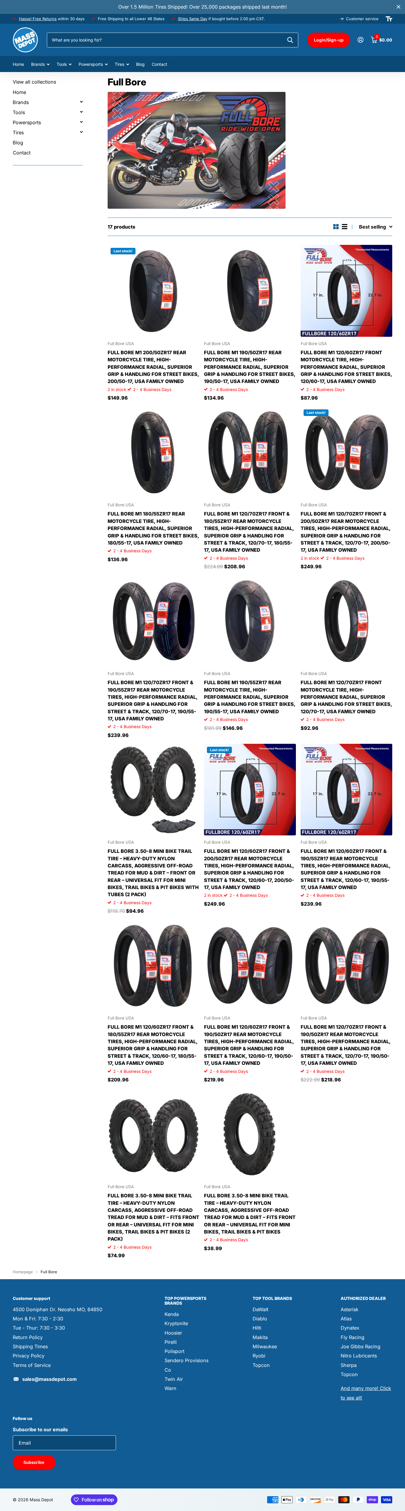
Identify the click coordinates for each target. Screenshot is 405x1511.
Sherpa (349, 1365)
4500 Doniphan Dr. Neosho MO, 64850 (57, 1309)
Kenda (172, 1314)
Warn (170, 1388)
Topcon (261, 1365)
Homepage (23, 1271)
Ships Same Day (192, 18)
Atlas (346, 1319)
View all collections (34, 82)
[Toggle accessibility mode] (389, 19)
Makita (260, 1337)
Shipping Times (30, 1346)
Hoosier (173, 1333)
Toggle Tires (81, 132)
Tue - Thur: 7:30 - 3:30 (39, 1328)
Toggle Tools (81, 112)
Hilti (257, 1328)
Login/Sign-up (329, 39)
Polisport (174, 1351)
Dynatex (350, 1328)
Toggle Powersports (81, 122)
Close (398, 7)
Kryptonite (176, 1323)
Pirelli (171, 1342)
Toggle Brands (81, 102)
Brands (38, 64)
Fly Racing (352, 1337)
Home (18, 64)
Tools (62, 64)
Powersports (91, 64)
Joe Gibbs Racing (360, 1346)
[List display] (344, 226)
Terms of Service (32, 1365)
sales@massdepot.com (49, 1379)
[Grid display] (336, 226)
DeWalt (260, 1309)
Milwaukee (265, 1346)
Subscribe (34, 1462)
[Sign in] (360, 40)
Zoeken (290, 40)
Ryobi (259, 1356)
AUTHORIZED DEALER (363, 1298)
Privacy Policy (28, 1356)
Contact (159, 64)
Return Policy (28, 1337)
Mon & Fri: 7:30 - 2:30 (38, 1319)
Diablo (260, 1319)
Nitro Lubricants (359, 1356)
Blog (140, 64)
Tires (119, 64)
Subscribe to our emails (40, 1429)
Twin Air (174, 1379)
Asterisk (349, 1309)
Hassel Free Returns (38, 18)
